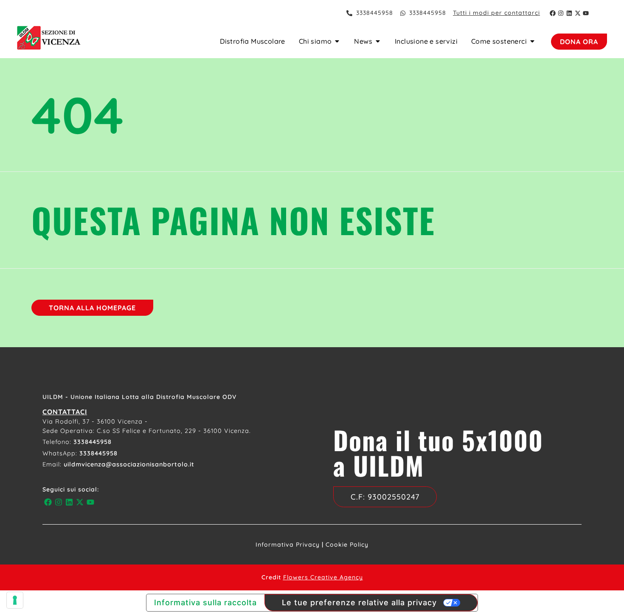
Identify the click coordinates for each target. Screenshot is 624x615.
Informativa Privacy (288, 544)
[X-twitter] (577, 13)
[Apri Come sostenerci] (532, 41)
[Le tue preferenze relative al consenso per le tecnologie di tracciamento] (15, 600)
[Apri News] (377, 41)
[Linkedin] (569, 13)
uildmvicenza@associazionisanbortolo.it (129, 464)
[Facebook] (552, 13)
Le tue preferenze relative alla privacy (359, 602)
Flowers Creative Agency (323, 577)
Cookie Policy (347, 544)
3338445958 (92, 442)
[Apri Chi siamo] (337, 41)
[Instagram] (561, 13)
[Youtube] (586, 13)
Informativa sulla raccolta (205, 602)
